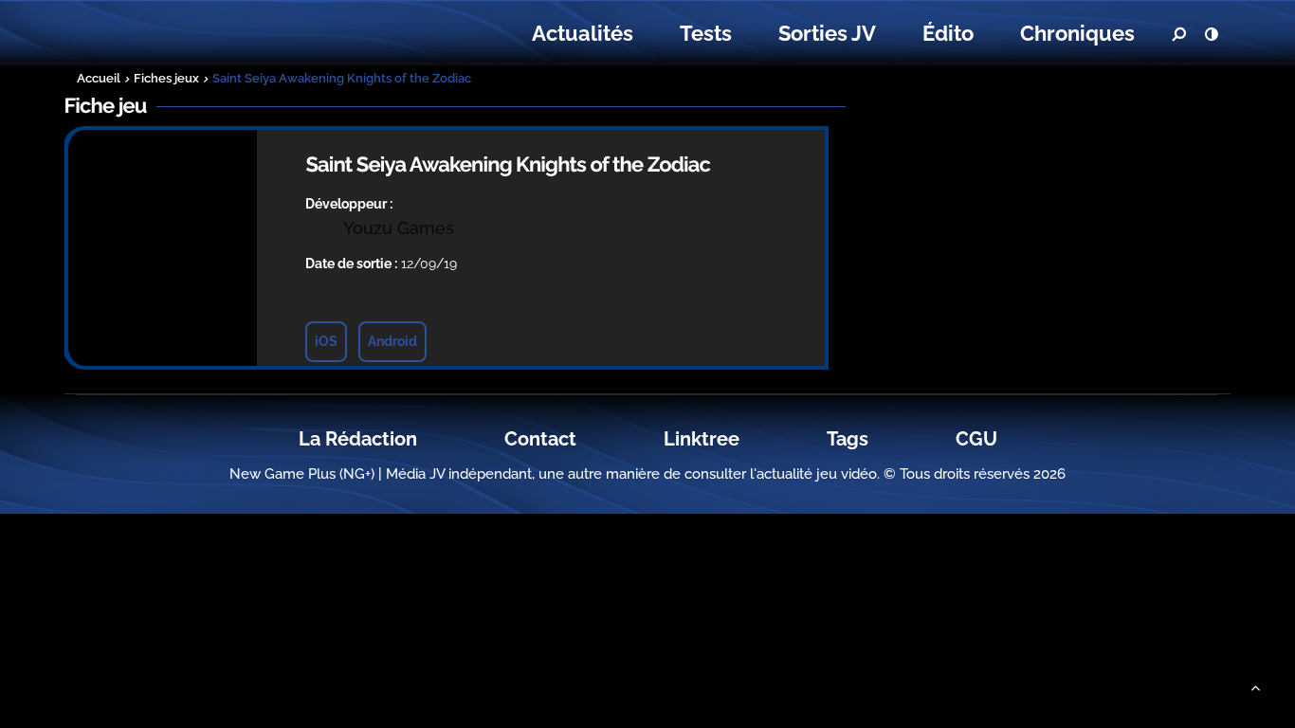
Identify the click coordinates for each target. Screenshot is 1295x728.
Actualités (582, 33)
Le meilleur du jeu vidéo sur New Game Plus (181, 33)
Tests (706, 33)
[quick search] (1178, 34)
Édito (948, 33)
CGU (976, 439)
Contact (540, 439)
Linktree (701, 439)
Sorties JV (827, 33)
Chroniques (1077, 33)
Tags (847, 439)
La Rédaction (358, 439)
